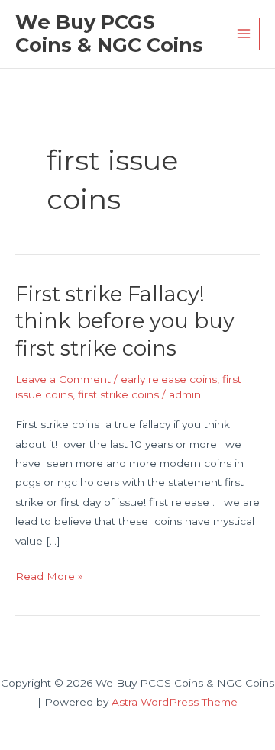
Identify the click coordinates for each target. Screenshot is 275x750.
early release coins (169, 379)
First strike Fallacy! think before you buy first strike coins (125, 321)
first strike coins (118, 394)
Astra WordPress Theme (175, 702)
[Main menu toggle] (244, 34)
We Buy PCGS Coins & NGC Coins (109, 33)
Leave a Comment (63, 379)
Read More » (49, 577)
